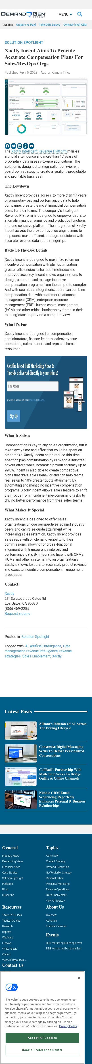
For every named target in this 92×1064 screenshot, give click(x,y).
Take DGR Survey (49, 24)
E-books (6, 943)
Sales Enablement (36, 656)
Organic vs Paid (26, 24)
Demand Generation (57, 867)
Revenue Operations (57, 889)
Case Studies (9, 872)
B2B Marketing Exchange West (64, 943)
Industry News (10, 855)
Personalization (55, 878)
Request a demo (17, 613)
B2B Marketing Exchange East (64, 948)
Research (7, 926)
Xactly (9, 593)
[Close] (79, 978)
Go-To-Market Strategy (59, 872)
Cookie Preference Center (42, 1050)
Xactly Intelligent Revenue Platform (39, 151)
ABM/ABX (52, 855)
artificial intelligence (45, 646)
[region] (42, 1017)
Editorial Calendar (56, 926)
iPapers (6, 954)
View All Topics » (55, 900)
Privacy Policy (68, 1026)
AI (27, 646)
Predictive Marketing (58, 884)
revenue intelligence (42, 651)
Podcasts (7, 884)
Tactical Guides (11, 920)
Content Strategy (55, 861)
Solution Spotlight (24, 42)
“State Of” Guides (12, 915)
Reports (6, 932)
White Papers (9, 948)
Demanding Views (12, 861)
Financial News (11, 867)
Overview (51, 915)
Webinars (7, 937)
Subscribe (8, 895)
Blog (5, 889)
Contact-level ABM (75, 24)
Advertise (51, 920)
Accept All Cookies (42, 1038)
